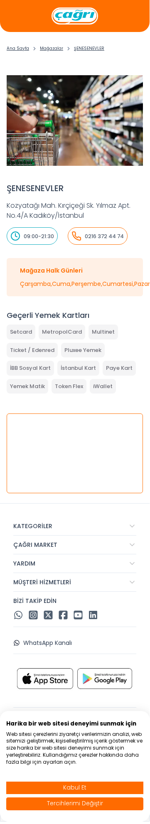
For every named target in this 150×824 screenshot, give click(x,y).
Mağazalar (51, 48)
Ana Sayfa (18, 48)
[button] (74, 526)
